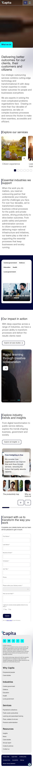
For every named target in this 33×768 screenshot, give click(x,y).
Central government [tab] (10, 263)
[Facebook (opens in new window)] (17, 641)
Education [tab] (7, 267)
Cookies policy (22, 756)
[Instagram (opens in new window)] (13, 641)
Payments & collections (10, 710)
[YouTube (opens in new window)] (9, 641)
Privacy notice (6, 756)
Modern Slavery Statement (9, 763)
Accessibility (15, 760)
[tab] (15, 170)
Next (28, 502)
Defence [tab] (22, 263)
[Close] (25, 2)
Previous (21, 502)
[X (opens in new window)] (22, 641)
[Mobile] (30, 2)
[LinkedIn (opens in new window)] (4, 641)
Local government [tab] (10, 272)
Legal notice (14, 756)
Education (6, 692)
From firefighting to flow (14, 455)
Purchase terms (6, 760)
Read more (5, 368)
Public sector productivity (10, 713)
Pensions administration (10, 722)
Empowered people (9, 672)
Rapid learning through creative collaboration (14, 358)
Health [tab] (15, 267)
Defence (5, 689)
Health (5, 696)
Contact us (6, 749)
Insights (5, 733)
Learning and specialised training (13, 716)
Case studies (7, 675)
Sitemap (22, 760)
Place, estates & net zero (10, 719)
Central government (9, 686)
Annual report (7, 743)
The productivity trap (11, 494)
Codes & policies (8, 746)
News (4, 736)
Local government (8, 699)
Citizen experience (11, 164)
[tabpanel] (16, 289)
